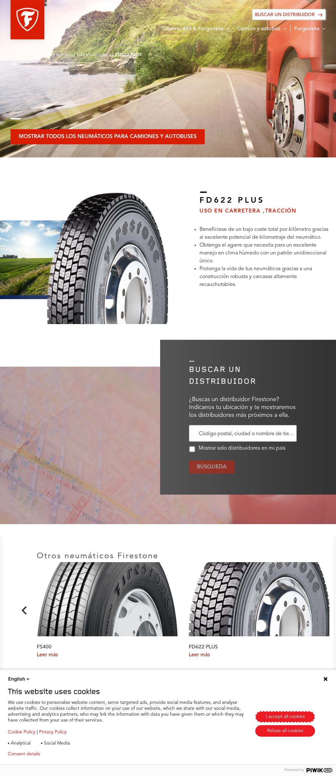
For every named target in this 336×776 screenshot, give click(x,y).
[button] (27, 19)
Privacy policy (64, 754)
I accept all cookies (285, 716)
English (16, 679)
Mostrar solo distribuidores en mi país (242, 448)
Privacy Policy (53, 732)
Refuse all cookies (285, 730)
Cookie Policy (21, 732)
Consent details (24, 754)
